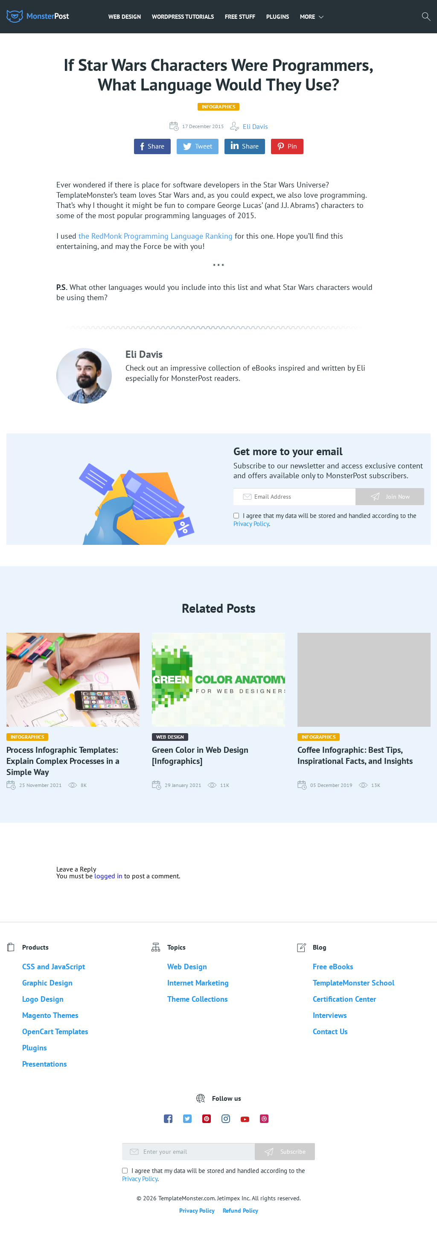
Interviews (330, 1015)
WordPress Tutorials (183, 16)
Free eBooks (333, 966)
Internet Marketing (198, 983)
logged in (108, 876)
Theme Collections (197, 999)
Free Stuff (240, 16)
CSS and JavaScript (53, 966)
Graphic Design (47, 983)
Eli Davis (255, 126)
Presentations (44, 1064)
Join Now (398, 496)
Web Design (124, 16)
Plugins (277, 16)
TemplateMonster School (353, 983)
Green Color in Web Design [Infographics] (200, 755)
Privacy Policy (251, 524)
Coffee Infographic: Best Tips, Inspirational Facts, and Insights (355, 755)
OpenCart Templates (55, 1031)
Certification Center (344, 999)
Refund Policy (240, 1210)
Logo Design (43, 999)
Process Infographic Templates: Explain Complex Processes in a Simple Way (62, 761)
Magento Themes (50, 1015)
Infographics (218, 106)
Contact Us (330, 1031)
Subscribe (292, 1151)
